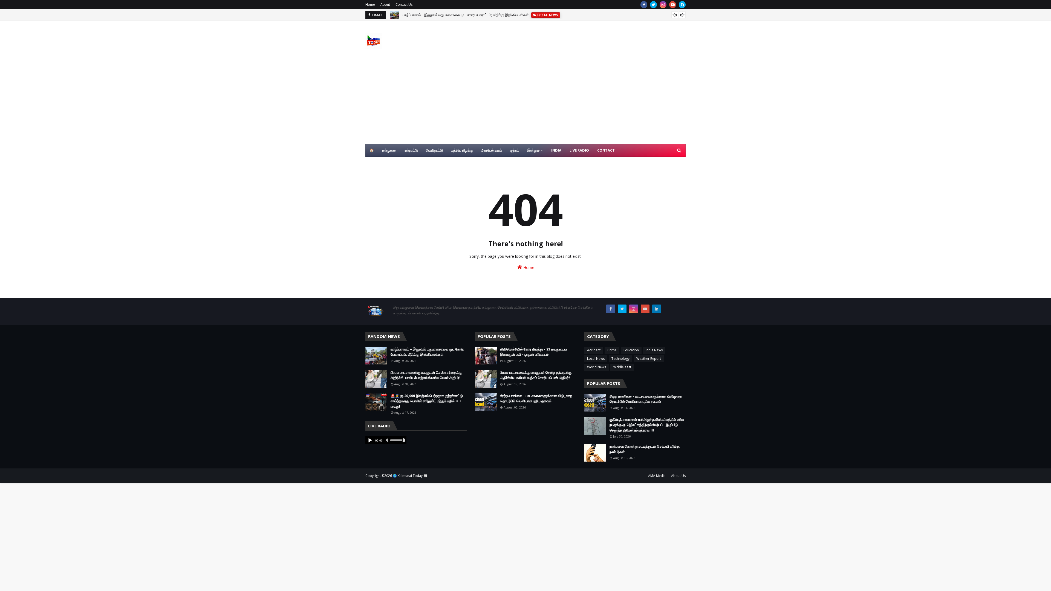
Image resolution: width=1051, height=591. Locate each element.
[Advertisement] (525, 102)
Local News (596, 358)
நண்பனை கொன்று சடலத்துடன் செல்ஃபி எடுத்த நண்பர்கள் (645, 449)
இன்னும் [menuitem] (533, 150)
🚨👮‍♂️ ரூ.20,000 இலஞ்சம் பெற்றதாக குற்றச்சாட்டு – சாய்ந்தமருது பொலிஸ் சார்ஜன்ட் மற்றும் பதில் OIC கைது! (428, 401)
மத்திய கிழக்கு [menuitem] (462, 150)
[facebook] (643, 4)
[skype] (682, 4)
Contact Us (403, 4)
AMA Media (657, 475)
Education (631, 350)
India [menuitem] (556, 150)
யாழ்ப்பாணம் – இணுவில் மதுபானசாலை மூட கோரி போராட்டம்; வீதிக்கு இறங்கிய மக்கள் (465, 14)
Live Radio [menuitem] (579, 150)
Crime (612, 350)
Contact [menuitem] (606, 150)
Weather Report (648, 358)
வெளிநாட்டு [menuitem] (434, 150)
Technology (620, 358)
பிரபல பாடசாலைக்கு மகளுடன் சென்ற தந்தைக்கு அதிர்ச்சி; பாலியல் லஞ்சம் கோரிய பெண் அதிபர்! (426, 375)
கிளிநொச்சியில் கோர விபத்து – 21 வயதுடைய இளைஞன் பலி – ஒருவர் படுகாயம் (533, 352)
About (385, 4)
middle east (622, 367)
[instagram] (663, 4)
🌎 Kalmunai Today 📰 (410, 475)
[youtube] (672, 4)
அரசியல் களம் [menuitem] (491, 150)
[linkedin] (656, 309)
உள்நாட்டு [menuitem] (411, 150)
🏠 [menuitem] (371, 150)
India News (654, 350)
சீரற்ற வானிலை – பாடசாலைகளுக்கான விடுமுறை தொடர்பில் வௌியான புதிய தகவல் (536, 398)
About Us (678, 475)
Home (370, 4)
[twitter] (653, 4)
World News (596, 367)
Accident (593, 350)
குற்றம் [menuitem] (514, 150)
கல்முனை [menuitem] (389, 150)
